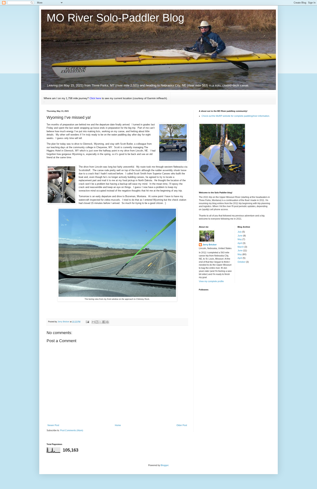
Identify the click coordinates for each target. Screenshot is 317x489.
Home (118, 425)
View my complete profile (211, 281)
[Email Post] (87, 321)
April (240, 243)
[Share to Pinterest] (107, 322)
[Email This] (93, 322)
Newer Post (53, 425)
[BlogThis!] (97, 322)
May (240, 239)
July (240, 232)
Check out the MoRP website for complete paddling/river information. (236, 116)
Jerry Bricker (210, 244)
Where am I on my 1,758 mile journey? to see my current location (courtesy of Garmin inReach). (106, 100)
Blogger (164, 465)
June (240, 235)
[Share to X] (100, 322)
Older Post (181, 425)
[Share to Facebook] (104, 322)
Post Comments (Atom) (71, 430)
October (241, 262)
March (241, 247)
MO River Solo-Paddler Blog (115, 18)
